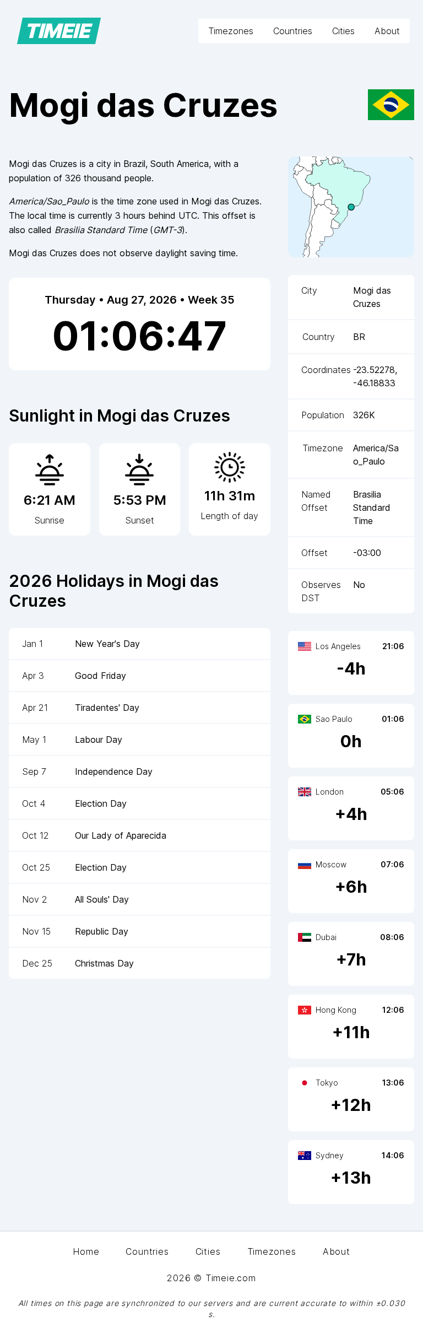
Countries (292, 30)
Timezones (230, 30)
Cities (343, 30)
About (387, 30)
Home (86, 1251)
